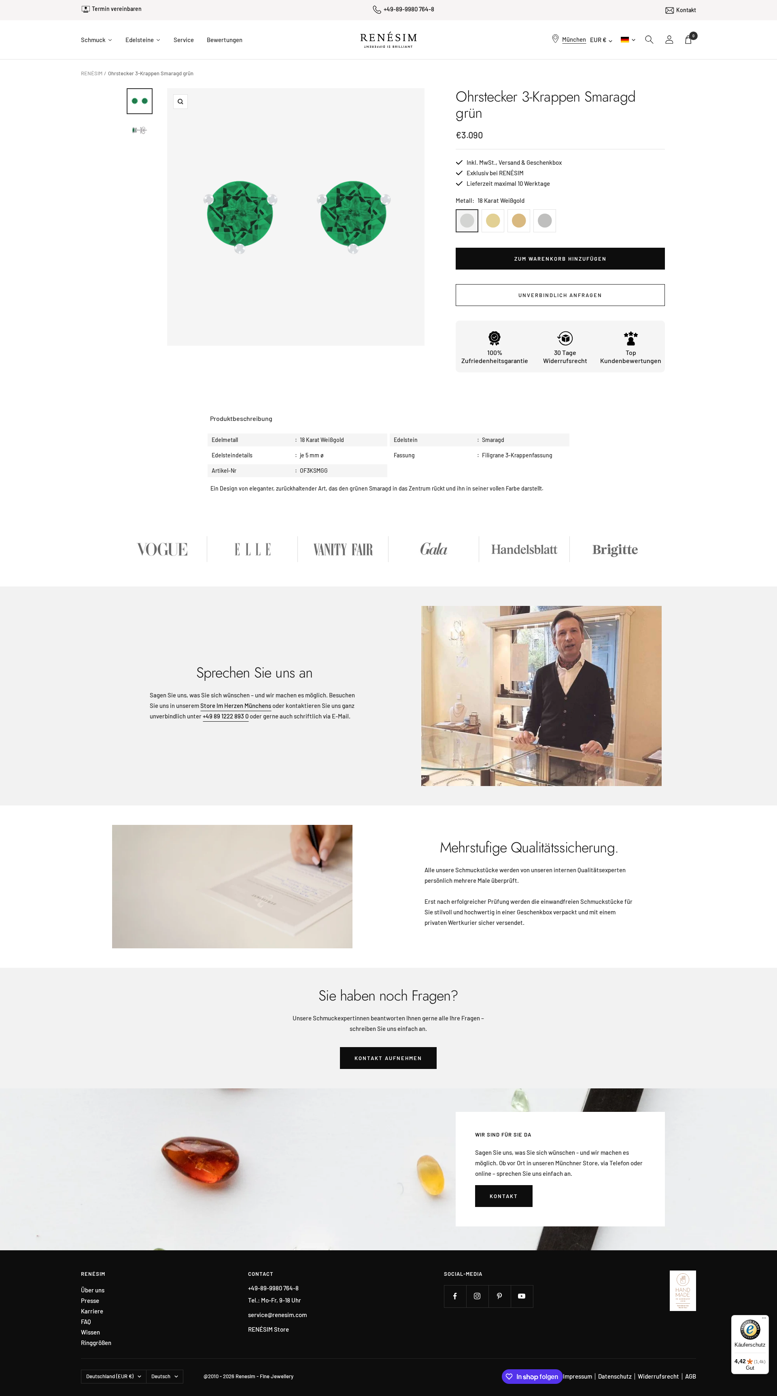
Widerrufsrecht (658, 1376)
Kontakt (686, 9)
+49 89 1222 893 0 (225, 716)
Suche (649, 40)
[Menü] (764, 1320)
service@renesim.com (277, 1314)
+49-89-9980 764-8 (409, 9)
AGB (690, 1376)
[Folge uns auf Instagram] (477, 1296)
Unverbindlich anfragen (560, 295)
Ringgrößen (96, 1343)
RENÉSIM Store (268, 1329)
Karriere (92, 1311)
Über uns (92, 1290)
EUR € (598, 39)
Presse (90, 1301)
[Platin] (544, 220)
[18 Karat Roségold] (518, 220)
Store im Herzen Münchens (235, 705)
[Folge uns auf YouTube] (522, 1296)
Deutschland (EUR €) (110, 1376)
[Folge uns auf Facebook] (455, 1296)
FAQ (86, 1322)
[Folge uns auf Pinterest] (499, 1296)
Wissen (90, 1332)
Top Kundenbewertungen (630, 356)
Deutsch (627, 39)
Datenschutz (615, 1376)
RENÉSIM (91, 73)
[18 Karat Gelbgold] (493, 220)
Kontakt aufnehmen (388, 1058)
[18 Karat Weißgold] (467, 220)
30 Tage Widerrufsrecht (565, 356)
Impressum (577, 1376)
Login (670, 40)
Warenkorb (693, 36)
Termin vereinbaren (117, 8)
